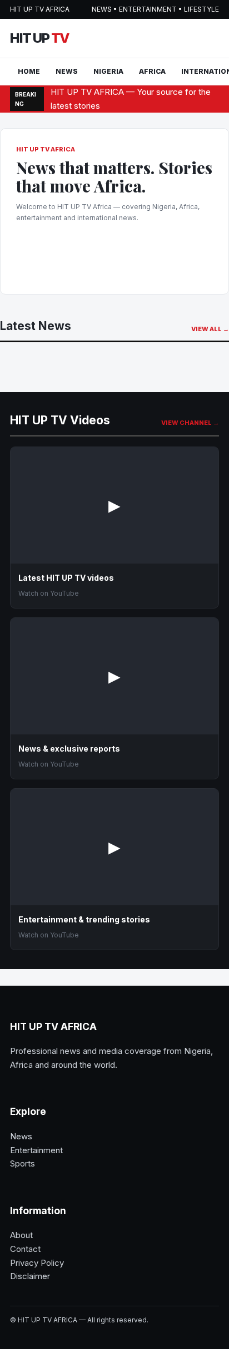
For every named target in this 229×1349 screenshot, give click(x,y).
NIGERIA (108, 71)
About (21, 1235)
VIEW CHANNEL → (190, 423)
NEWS (67, 71)
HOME (29, 71)
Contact (25, 1249)
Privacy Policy (37, 1262)
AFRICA (152, 71)
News (21, 1136)
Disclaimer (30, 1276)
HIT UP (39, 38)
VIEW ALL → (210, 329)
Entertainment (36, 1150)
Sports (22, 1163)
